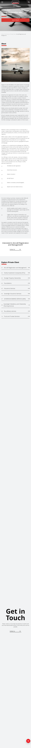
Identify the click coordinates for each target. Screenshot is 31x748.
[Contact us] (28, 741)
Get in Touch (15, 20)
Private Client (13, 34)
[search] (29, 2)
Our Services (7, 34)
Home (2, 34)
